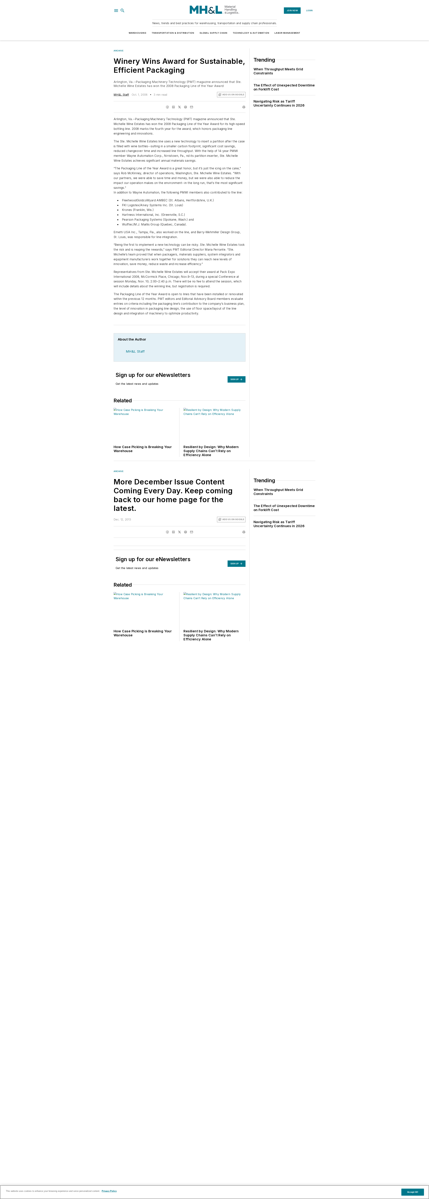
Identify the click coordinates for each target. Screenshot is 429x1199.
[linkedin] (173, 107)
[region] (214, 1192)
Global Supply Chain (213, 33)
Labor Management (287, 33)
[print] (244, 107)
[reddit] (185, 107)
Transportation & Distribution (173, 33)
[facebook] (167, 107)
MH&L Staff (121, 94)
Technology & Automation (251, 33)
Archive (118, 50)
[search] (122, 10)
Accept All (412, 1192)
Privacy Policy (109, 1191)
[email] (191, 107)
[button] (116, 10)
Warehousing (137, 33)
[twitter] (179, 107)
